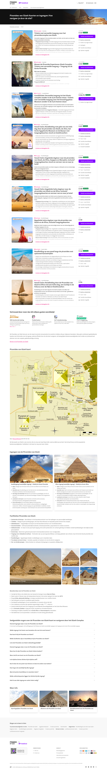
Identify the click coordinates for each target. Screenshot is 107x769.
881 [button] (39, 249)
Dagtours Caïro (13, 729)
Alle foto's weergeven (90, 582)
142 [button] (39, 218)
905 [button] (39, 280)
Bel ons (36, 750)
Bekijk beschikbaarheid (87, 36)
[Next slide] (31, 42)
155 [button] (39, 124)
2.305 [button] (39, 31)
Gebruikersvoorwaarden (62, 755)
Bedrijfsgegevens (60, 750)
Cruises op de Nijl (54, 726)
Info (20, 7)
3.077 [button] (39, 93)
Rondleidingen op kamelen (25, 729)
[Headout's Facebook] (93, 767)
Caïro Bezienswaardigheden (37, 7)
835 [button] (39, 187)
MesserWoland (17, 439)
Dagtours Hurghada (39, 729)
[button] (35, 566)
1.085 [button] (39, 62)
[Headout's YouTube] (91, 767)
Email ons (37, 753)
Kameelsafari (64, 726)
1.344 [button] (38, 155)
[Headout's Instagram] (88, 767)
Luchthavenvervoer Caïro (71, 729)
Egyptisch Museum (43, 726)
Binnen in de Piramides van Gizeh (19, 341)
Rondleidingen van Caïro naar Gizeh (85, 726)
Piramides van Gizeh (14, 26)
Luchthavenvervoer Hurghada (17, 731)
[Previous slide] (13, 42)
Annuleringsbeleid (60, 757)
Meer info (12, 326)
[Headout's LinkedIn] (86, 767)
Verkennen (14, 7)
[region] (22, 42)
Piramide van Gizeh (32, 726)
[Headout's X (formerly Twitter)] (96, 767)
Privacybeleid (59, 753)
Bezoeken (25, 7)
